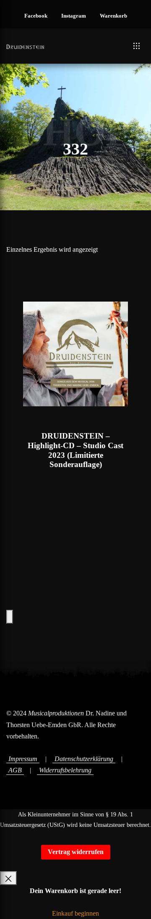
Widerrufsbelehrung (65, 770)
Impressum (22, 758)
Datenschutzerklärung (84, 758)
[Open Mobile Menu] (136, 46)
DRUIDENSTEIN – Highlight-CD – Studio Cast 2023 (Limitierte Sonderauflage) (75, 450)
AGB (15, 770)
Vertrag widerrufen (76, 851)
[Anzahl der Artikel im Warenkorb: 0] (9, 617)
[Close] (8, 878)
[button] (35, 16)
